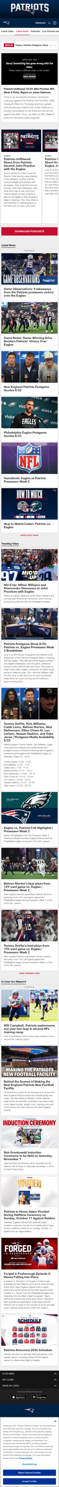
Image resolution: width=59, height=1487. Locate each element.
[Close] (55, 1421)
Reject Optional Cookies (29, 1472)
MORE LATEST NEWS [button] (29, 535)
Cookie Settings (29, 1464)
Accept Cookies (29, 1481)
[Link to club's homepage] (6, 21)
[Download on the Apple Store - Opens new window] (18, 1397)
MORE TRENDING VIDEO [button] (29, 973)
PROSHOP (40, 23)
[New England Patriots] (29, 1411)
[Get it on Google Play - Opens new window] (39, 1398)
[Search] (49, 23)
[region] (29, 1452)
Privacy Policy (25, 1458)
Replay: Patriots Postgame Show (31, 45)
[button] (29, 76)
